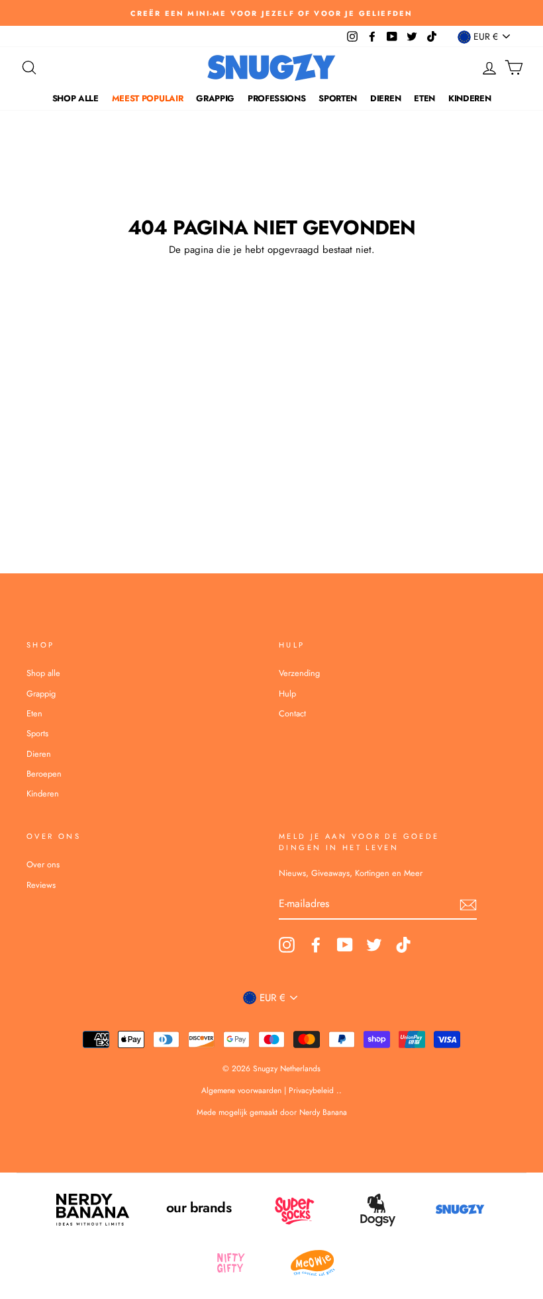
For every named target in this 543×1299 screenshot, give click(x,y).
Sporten (338, 98)
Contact (292, 713)
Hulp (287, 693)
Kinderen (469, 98)
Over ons (43, 864)
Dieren (385, 98)
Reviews (41, 885)
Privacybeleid (311, 1090)
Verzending (299, 673)
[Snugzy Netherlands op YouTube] (345, 944)
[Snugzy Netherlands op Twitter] (374, 944)
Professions (276, 98)
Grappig (215, 98)
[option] (271, 13)
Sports (37, 733)
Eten (424, 98)
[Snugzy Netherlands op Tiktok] (403, 944)
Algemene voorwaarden (242, 1090)
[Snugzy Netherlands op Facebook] (316, 944)
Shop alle (75, 98)
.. (339, 1090)
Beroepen (44, 773)
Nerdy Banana (322, 1112)
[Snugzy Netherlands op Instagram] (287, 944)
